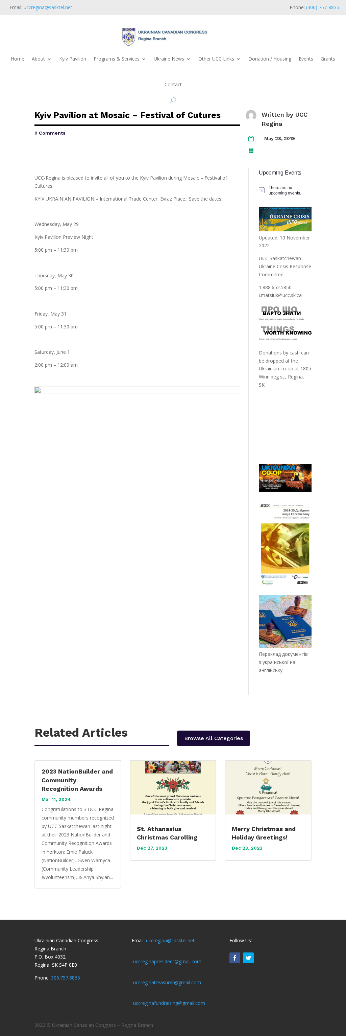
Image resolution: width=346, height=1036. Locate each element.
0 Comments (50, 133)
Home (17, 58)
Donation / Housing (269, 58)
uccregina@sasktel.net (48, 7)
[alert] (285, 190)
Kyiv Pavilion (72, 58)
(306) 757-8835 (322, 7)
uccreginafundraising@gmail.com (169, 1003)
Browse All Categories (213, 738)
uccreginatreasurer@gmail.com (167, 982)
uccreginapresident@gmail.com (167, 961)
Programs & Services (117, 58)
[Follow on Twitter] (248, 957)
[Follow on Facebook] (234, 957)
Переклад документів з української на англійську (283, 662)
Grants (328, 58)
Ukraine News (169, 58)
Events (306, 58)
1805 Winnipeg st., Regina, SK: (285, 376)
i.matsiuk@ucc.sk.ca (280, 295)
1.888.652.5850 (275, 287)
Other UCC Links (216, 58)
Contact (173, 84)
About (38, 58)
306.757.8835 (65, 977)
